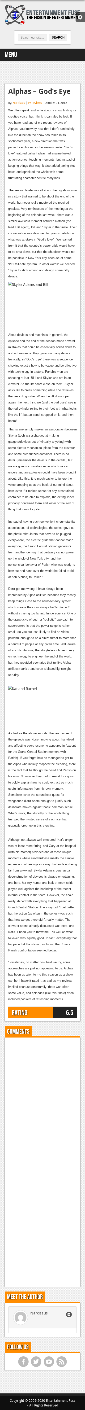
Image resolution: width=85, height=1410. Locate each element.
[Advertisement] (42, 71)
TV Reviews (35, 103)
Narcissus (19, 103)
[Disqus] (42, 1100)
